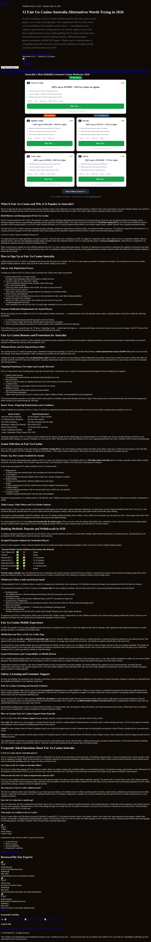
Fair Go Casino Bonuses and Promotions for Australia (101, 70)
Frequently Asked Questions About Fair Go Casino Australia (125, 72)
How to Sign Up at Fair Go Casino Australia (64, 70)
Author (3, 4)
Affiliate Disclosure (30, 929)
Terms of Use (17, 929)
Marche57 (4, 2)
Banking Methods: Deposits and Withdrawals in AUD (21, 72)
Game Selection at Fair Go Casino (136, 70)
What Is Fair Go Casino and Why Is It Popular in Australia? (23, 70)
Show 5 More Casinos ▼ (75, 191)
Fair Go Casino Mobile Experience (56, 72)
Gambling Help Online (14, 919)
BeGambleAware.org (95, 196)
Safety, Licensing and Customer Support (85, 72)
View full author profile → (11, 852)
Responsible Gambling (34, 919)
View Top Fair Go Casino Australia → (36, 54)
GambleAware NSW (53, 919)
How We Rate (43, 929)
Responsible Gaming (56, 929)
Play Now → (75, 106)
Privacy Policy (6, 929)
